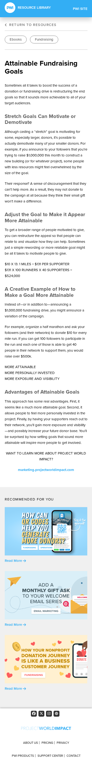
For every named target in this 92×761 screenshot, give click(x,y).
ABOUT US (30, 742)
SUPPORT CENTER (50, 755)
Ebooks (16, 39)
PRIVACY (63, 742)
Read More (14, 560)
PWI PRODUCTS (23, 755)
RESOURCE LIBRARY (34, 7)
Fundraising (44, 39)
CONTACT (73, 755)
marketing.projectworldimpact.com (46, 469)
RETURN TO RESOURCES (32, 24)
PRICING (47, 742)
